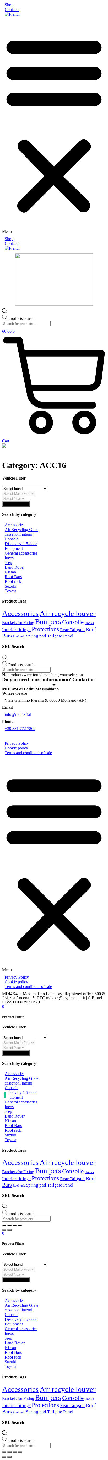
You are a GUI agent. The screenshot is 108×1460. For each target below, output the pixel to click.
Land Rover (15, 567)
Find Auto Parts (16, 504)
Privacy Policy (17, 743)
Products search (21, 318)
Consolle (73, 622)
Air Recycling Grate (21, 529)
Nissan (10, 572)
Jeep (8, 562)
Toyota (10, 591)
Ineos (9, 558)
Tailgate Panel (60, 635)
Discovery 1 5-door (21, 543)
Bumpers (48, 622)
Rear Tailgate (72, 629)
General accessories (21, 553)
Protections (45, 629)
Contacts (12, 9)
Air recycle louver (68, 613)
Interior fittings (16, 629)
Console (11, 539)
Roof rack (13, 581)
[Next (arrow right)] (9, 1230)
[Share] (9, 1225)
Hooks (89, 623)
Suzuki (10, 586)
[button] (54, 126)
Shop (9, 5)
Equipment (14, 548)
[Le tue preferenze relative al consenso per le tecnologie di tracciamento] (5, 1095)
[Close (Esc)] (4, 1225)
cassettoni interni (18, 534)
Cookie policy (16, 748)
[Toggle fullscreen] (15, 1225)
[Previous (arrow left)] (4, 1230)
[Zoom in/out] (20, 1225)
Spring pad (36, 635)
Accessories (14, 525)
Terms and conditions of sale (28, 752)
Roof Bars (13, 577)
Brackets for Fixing (18, 622)
